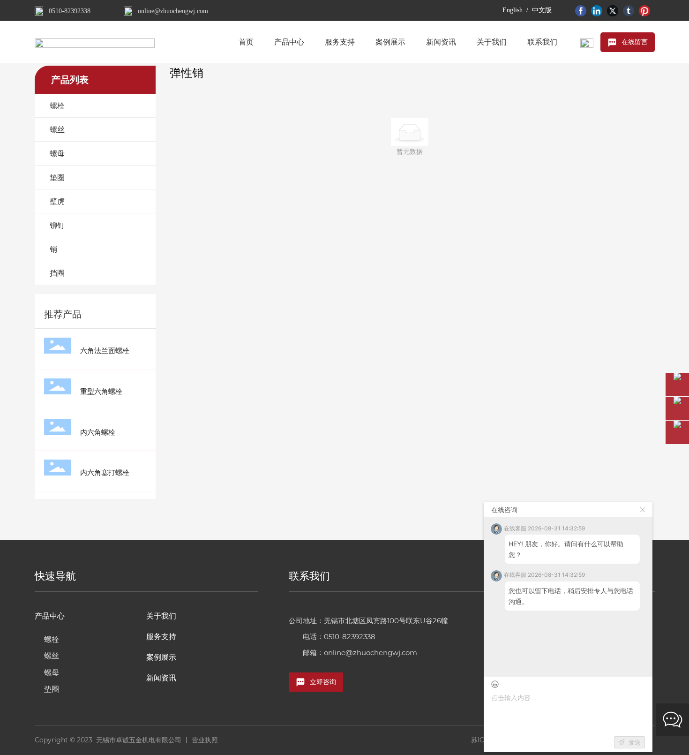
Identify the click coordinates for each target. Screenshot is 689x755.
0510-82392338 (69, 11)
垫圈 (51, 689)
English (512, 10)
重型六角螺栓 (101, 391)
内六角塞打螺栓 (104, 472)
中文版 (542, 10)
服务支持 (161, 636)
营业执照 (205, 740)
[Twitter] (612, 10)
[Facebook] (580, 10)
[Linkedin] (596, 10)
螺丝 (51, 655)
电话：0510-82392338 (339, 636)
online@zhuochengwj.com (173, 11)
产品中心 (50, 616)
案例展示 (161, 657)
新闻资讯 (161, 677)
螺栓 (51, 639)
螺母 (51, 672)
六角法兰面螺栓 (104, 351)
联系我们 (309, 576)
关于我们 (161, 616)
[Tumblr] (628, 10)
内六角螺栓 (97, 432)
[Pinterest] (644, 10)
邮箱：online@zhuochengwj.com (360, 652)
